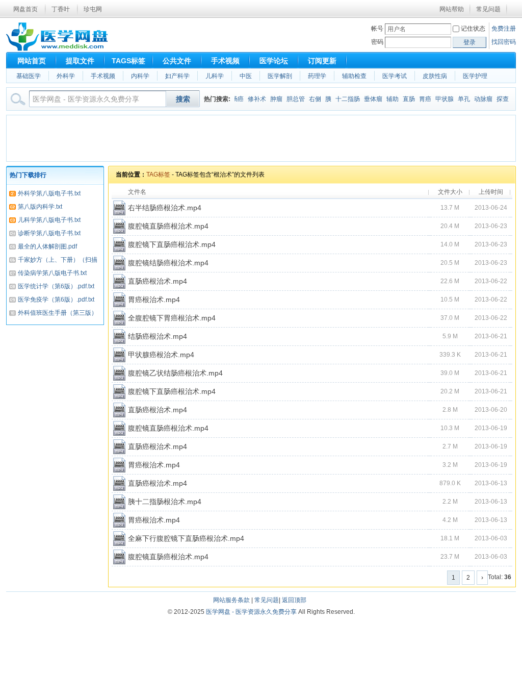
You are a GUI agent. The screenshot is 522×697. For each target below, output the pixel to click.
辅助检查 (354, 76)
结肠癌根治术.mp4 (157, 336)
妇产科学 (177, 76)
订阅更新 (322, 61)
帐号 (377, 28)
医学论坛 (273, 61)
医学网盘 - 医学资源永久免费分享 (251, 611)
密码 (377, 41)
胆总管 (290, 99)
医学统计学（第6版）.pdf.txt (56, 286)
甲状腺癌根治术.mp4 (161, 355)
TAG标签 (158, 174)
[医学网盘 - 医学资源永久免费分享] (57, 49)
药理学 (317, 76)
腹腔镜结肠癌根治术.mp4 (168, 263)
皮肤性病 (435, 76)
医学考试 (394, 76)
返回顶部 (294, 600)
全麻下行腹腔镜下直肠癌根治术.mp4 (186, 538)
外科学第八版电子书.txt (49, 193)
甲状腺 (439, 99)
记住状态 (473, 28)
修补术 (252, 99)
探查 (497, 99)
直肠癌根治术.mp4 (157, 281)
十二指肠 (342, 99)
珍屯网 (93, 9)
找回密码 (503, 41)
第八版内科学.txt (40, 206)
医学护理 (475, 76)
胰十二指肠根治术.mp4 (164, 501)
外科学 (66, 76)
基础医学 (28, 76)
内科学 (140, 76)
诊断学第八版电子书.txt (49, 233)
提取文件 (80, 61)
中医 (246, 76)
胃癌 (420, 99)
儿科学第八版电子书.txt (49, 219)
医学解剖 (280, 76)
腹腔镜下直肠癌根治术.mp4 (172, 244)
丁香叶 (60, 9)
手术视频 (225, 61)
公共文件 (177, 61)
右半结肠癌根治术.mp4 (164, 208)
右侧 (310, 99)
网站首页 (31, 61)
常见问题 (488, 9)
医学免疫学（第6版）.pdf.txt (56, 299)
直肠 (404, 99)
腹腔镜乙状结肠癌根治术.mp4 (175, 373)
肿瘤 (271, 99)
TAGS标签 (128, 61)
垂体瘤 (368, 99)
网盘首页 (25, 9)
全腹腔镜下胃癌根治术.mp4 (172, 318)
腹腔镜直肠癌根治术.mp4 (168, 226)
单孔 (459, 99)
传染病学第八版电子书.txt (52, 273)
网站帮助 (451, 9)
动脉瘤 (478, 99)
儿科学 (214, 76)
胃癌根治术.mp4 (154, 299)
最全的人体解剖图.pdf (47, 246)
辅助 (387, 99)
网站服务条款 (231, 600)
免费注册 (503, 28)
